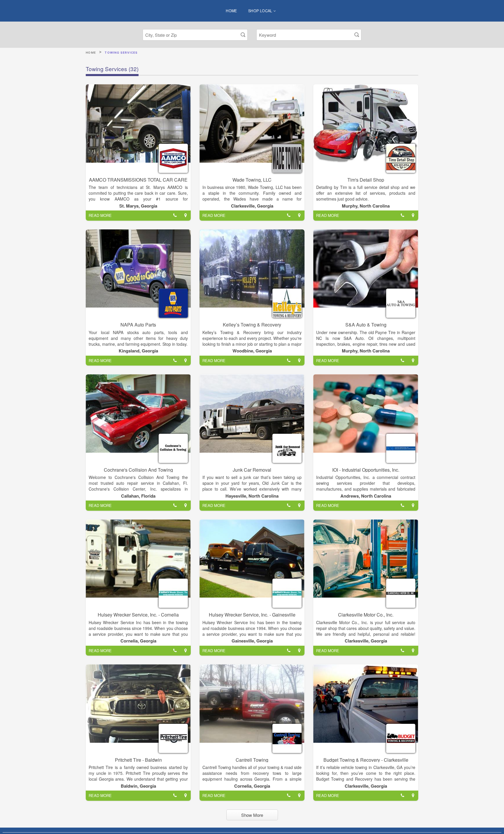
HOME (231, 10)
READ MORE (100, 215)
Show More (252, 815)
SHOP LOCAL (260, 10)
